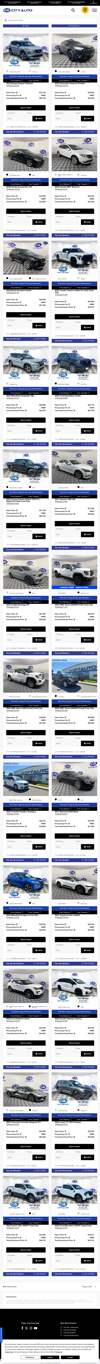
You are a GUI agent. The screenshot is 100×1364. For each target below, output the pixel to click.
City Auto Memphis (62, 132)
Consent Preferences (1, 1335)
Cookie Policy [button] (9, 1352)
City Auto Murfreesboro (15, 132)
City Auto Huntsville (69, 1330)
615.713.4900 (76, 3)
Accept (70, 1357)
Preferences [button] (58, 1352)
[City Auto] (17, 10)
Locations (93, 3)
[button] (47, 50)
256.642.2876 (34, 3)
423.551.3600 (12, 3)
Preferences (29, 1357)
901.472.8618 (55, 3)
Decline (50, 1357)
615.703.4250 (41, 132)
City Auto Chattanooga (70, 1327)
